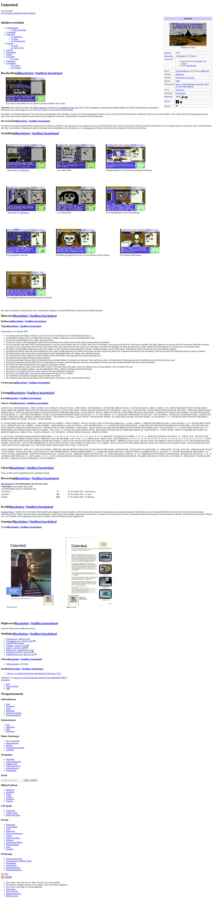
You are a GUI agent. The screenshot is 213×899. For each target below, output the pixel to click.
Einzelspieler (181, 93)
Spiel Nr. (168, 53)
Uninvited (10, 652)
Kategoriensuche (12, 768)
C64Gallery (24, 170)
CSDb (8, 643)
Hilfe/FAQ (10, 790)
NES (184, 86)
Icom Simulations (182, 71)
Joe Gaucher (189, 78)
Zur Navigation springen (10, 13)
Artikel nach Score (13, 766)
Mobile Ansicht (12, 896)
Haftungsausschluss (13, 894)
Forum (8, 794)
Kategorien (5, 680)
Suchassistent (11, 770)
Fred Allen (199, 61)
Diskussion (10, 706)
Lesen (8, 709)
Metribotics (205, 71)
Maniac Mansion (39, 108)
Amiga (178, 84)
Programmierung (12, 845)
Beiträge (9, 745)
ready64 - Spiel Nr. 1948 (15, 648)
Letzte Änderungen (13, 762)
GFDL (40, 885)
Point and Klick (12, 686)
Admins (9, 797)
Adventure (180, 90)
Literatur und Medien (14, 842)
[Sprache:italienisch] (27, 648)
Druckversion (11, 865)
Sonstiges (9, 849)
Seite (8, 704)
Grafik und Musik (13, 838)
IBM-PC (190, 86)
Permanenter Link (13, 868)
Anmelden (10, 750)
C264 (8, 829)
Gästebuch (10, 799)
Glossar (9, 836)
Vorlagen (9, 801)
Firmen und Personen (14, 833)
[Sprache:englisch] (177, 106)
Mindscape (180, 74)
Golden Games (12, 813)
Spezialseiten (11, 863)
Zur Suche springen (27, 13)
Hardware (10, 840)
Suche (4, 775)
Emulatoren (10, 831)
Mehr (8, 729)
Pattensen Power (7, 512)
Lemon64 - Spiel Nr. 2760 (16, 646)
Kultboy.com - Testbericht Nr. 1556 (20, 650)
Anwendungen (12, 827)
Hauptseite (10, 759)
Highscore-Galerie (13, 815)
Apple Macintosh (188, 84)
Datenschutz (11, 889)
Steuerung (168, 96)
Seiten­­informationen (14, 870)
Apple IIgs (200, 84)
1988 (178, 81)
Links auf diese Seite (14, 859)
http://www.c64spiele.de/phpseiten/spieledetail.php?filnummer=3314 (34, 673)
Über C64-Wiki (12, 891)
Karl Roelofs (191, 66)
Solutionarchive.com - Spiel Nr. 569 (20, 654)
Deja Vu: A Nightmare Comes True (64, 108)
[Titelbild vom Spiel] (187, 45)
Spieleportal (10, 811)
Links (8, 847)
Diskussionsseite (12, 743)
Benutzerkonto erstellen (15, 748)
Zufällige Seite (11, 764)
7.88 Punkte (180, 56)
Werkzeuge (10, 731)
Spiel (8, 684)
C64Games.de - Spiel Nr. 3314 (18, 639)
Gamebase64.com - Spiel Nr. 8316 (19, 641)
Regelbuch (10, 792)
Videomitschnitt (12, 664)
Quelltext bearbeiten (48, 73)
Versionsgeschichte (13, 715)
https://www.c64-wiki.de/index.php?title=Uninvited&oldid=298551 (40, 678)
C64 (180, 86)
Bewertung (169, 56)
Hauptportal (10, 825)
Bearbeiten (26, 73)
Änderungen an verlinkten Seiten (19, 861)
